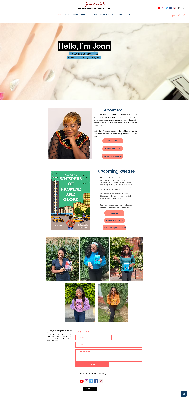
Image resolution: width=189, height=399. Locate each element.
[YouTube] (159, 8)
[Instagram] (163, 8)
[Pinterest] (174, 8)
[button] (179, 15)
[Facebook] (170, 8)
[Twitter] (167, 8)
